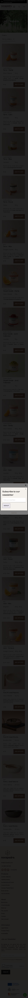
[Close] (25, 490)
